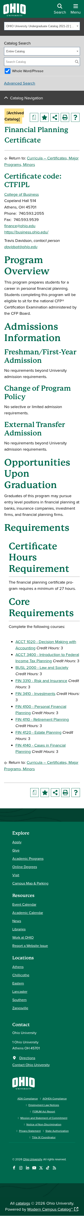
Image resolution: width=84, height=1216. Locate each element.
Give (15, 850)
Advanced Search (19, 83)
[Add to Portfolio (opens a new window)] (44, 117)
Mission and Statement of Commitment (43, 1118)
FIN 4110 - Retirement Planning (42, 719)
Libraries (19, 929)
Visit (15, 875)
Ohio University (32, 1159)
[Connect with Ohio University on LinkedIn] (27, 1168)
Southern (19, 999)
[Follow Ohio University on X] (41, 1168)
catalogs (23, 1203)
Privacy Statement (30, 1131)
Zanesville (20, 1007)
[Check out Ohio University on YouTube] (34, 1168)
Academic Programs (27, 858)
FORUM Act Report (43, 1111)
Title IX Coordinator (44, 1137)
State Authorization (57, 1131)
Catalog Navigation (26, 98)
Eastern (18, 983)
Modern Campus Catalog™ (50, 1209)
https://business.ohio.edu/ (26, 232)
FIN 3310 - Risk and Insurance (41, 680)
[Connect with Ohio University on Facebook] (14, 1168)
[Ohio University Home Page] (23, 1082)
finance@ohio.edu (19, 226)
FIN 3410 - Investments (35, 693)
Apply (17, 842)
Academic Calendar (27, 912)
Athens (18, 966)
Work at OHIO (23, 937)
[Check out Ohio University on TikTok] (47, 1168)
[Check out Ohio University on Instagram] (21, 1168)
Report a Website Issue (30, 945)
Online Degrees (24, 866)
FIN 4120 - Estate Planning (38, 732)
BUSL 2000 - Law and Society (41, 667)
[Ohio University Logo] (14, 15)
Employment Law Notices (43, 1105)
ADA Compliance (27, 1098)
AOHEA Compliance (55, 1098)
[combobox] (42, 26)
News (16, 920)
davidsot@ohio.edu (20, 247)
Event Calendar (24, 904)
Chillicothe (20, 975)
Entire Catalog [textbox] (15, 51)
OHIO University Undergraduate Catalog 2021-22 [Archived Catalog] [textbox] (40, 26)
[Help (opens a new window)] (75, 117)
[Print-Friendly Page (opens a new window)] (65, 117)
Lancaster (19, 991)
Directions (27, 1057)
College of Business (21, 194)
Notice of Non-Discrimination (43, 1124)
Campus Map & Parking (30, 883)
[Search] (77, 61)
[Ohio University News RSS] (54, 1168)
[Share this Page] (54, 117)
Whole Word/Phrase (27, 70)
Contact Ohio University (31, 1064)
